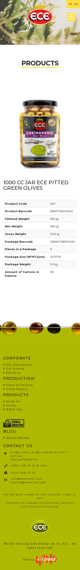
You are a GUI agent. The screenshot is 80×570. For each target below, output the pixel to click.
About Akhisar (17, 437)
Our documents (18, 364)
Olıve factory (16, 389)
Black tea (13, 409)
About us (13, 372)
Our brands (15, 368)
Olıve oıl (12, 401)
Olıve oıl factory (19, 385)
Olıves (10, 405)
